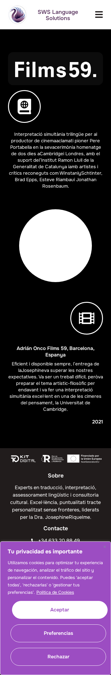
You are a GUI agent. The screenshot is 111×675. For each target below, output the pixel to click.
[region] (55, 608)
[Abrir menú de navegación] (99, 14)
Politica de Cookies (55, 592)
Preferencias (58, 633)
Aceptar (59, 609)
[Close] (104, 546)
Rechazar (58, 656)
